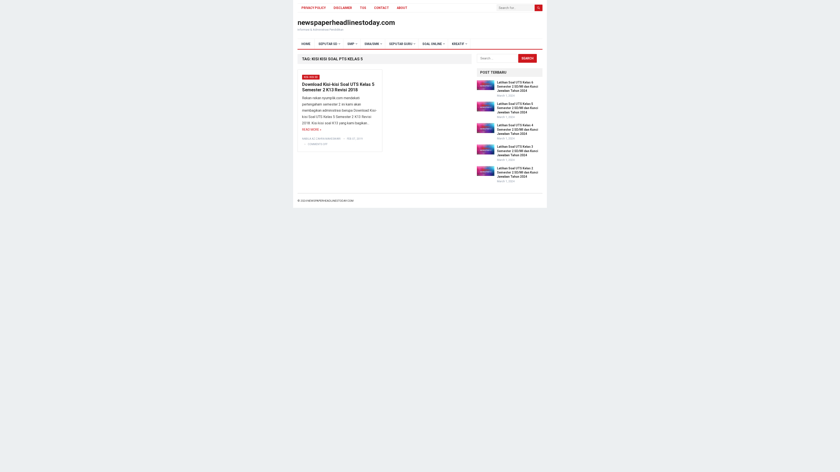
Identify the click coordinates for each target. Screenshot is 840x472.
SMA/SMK (371, 44)
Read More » (311, 129)
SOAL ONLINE (432, 44)
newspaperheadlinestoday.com (346, 22)
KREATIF (458, 44)
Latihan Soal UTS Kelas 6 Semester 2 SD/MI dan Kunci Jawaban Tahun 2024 (517, 86)
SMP (350, 44)
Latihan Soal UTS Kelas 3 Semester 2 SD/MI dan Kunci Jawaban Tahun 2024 (517, 151)
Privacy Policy (313, 8)
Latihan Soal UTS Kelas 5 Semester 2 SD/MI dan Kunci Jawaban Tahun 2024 (517, 108)
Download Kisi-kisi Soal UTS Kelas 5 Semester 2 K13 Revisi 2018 (338, 87)
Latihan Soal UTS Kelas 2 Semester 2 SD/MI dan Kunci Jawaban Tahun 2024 (517, 172)
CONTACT (381, 8)
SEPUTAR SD (327, 44)
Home (305, 44)
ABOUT (402, 8)
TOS (363, 8)
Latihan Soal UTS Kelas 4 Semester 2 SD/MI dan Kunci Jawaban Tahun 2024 (517, 129)
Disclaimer (343, 8)
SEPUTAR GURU (400, 44)
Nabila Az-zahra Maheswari (321, 138)
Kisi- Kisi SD (311, 77)
